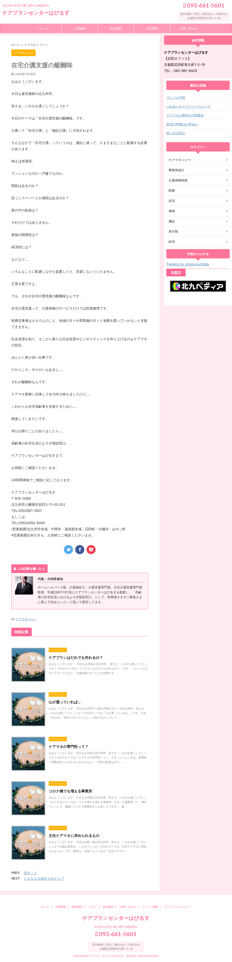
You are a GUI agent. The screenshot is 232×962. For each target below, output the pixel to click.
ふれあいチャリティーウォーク (188, 106)
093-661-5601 (205, 5)
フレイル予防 (175, 97)
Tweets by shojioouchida (187, 264)
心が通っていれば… (65, 702)
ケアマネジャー (26, 619)
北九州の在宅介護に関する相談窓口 (116, 926)
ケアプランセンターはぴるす (36, 13)
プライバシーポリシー (177, 906)
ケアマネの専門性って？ (69, 746)
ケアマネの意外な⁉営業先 (185, 115)
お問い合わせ (188, 28)
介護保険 (80, 28)
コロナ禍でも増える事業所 (70, 791)
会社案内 (152, 28)
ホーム (43, 28)
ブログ (93, 906)
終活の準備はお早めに (182, 124)
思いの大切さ (175, 133)
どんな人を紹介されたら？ (44, 878)
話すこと (30, 873)
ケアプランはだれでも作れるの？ (76, 657)
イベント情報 (150, 906)
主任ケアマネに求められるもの (74, 835)
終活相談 (116, 28)
